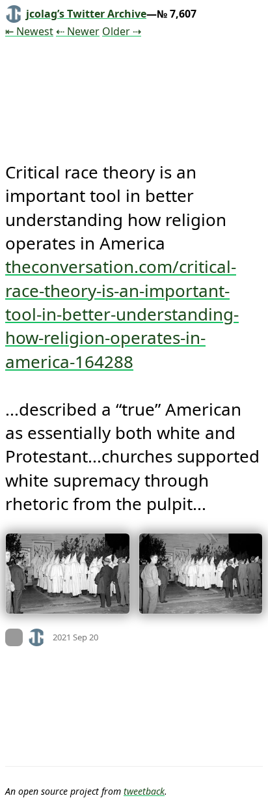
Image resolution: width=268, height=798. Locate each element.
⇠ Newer (78, 31)
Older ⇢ (121, 31)
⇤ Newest (29, 31)
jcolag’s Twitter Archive (86, 14)
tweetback (144, 791)
